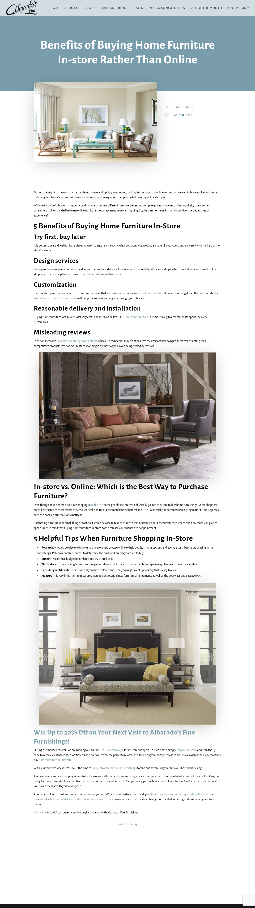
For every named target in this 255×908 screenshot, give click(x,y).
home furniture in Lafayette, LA (57, 760)
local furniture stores (137, 317)
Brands (107, 8)
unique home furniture (149, 293)
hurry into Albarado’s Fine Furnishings (114, 768)
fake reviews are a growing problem (78, 341)
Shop (88, 8)
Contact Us (236, 8)
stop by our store (186, 750)
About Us (72, 8)
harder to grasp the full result (59, 298)
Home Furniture (183, 107)
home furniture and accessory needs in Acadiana (179, 794)
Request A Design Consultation (157, 8)
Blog (122, 8)
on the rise (96, 505)
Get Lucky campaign (112, 750)
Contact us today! (127, 824)
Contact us (40, 812)
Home (55, 8)
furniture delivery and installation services (78, 799)
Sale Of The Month (206, 8)
